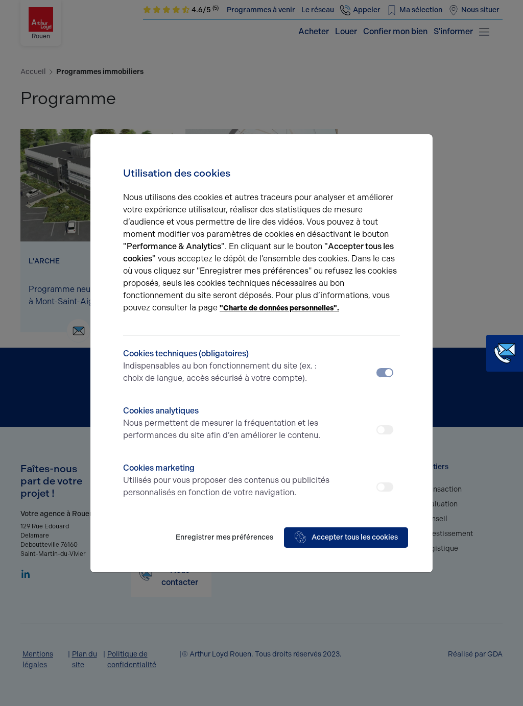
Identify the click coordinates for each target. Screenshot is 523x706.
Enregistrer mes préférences (224, 537)
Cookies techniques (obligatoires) (220, 366)
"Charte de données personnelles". (279, 308)
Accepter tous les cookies (355, 537)
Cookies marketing (226, 480)
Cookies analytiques (221, 423)
